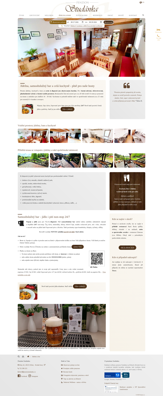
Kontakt (133, 15)
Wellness (49, 15)
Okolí (110, 15)
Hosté (121, 15)
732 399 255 (23, 368)
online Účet (78, 247)
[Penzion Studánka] (28, 356)
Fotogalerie (81, 15)
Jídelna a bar (65, 15)
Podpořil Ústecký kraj (111, 383)
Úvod (21, 15)
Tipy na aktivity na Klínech (72, 379)
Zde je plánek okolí (127, 248)
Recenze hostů (67, 372)
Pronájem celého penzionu (71, 368)
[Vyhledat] (143, 15)
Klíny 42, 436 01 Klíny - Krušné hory (31, 365)
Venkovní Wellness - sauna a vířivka (74, 382)
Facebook (24, 376)
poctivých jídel (69, 232)
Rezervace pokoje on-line (71, 365)
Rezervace (97, 15)
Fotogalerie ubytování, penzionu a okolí (76, 375)
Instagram (35, 376)
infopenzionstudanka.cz (28, 372)
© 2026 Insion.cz (140, 394)
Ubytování (34, 15)
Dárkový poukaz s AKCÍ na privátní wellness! (86, 26)
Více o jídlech (67, 109)
